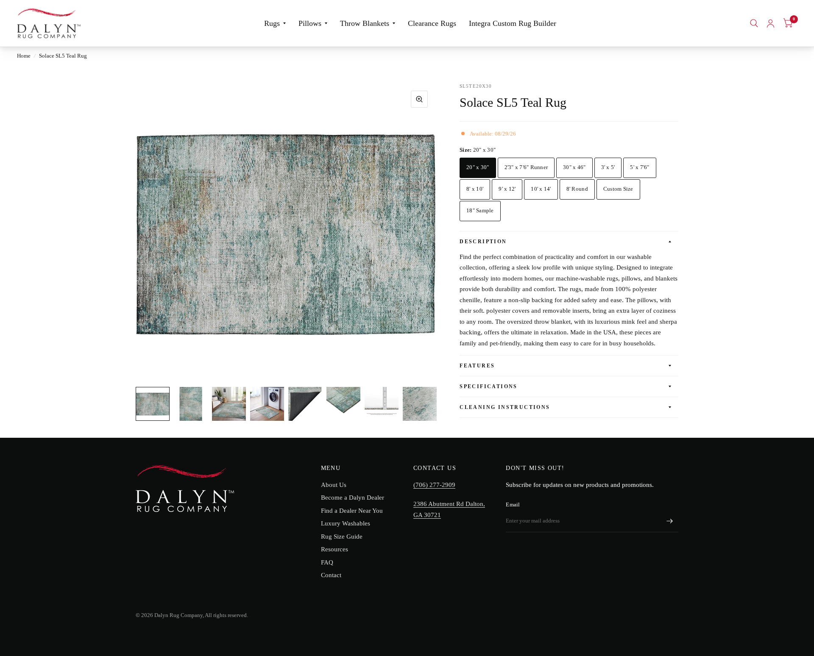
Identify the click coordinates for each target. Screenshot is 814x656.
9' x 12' (507, 189)
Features (477, 366)
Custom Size (618, 189)
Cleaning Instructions (505, 407)
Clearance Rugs (432, 23)
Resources (334, 549)
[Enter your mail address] (669, 521)
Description (483, 242)
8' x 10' (474, 189)
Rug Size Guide (341, 536)
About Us (333, 484)
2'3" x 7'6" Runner (526, 167)
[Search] (754, 23)
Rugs (272, 23)
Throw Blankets (364, 23)
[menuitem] (275, 23)
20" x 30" (477, 167)
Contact (331, 575)
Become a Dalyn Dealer (352, 497)
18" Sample (480, 210)
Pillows (309, 23)
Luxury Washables (345, 523)
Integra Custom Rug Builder (512, 23)
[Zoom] (419, 99)
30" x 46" (574, 167)
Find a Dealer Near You (352, 510)
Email (513, 504)
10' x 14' (541, 189)
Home (24, 56)
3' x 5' (608, 167)
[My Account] (770, 23)
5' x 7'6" (639, 167)
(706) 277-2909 (434, 484)
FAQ (327, 562)
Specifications (489, 386)
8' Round (577, 189)
